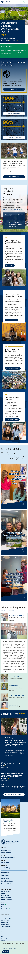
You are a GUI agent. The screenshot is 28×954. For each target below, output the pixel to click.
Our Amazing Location (12, 368)
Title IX (2, 934)
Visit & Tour (5, 40)
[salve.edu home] (5, 2)
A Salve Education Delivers (14, 137)
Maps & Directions (6, 852)
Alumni (3, 893)
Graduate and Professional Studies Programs (14, 224)
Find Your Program (14, 113)
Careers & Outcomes (12, 419)
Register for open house (9, 56)
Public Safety (4, 922)
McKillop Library (5, 918)
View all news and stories (14, 794)
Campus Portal (5, 908)
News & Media (5, 920)
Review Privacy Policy (10, 948)
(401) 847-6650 (5, 862)
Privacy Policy (4, 936)
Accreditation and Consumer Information (10, 933)
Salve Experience (7, 881)
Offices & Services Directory (8, 857)
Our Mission (9, 265)
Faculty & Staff (5, 895)
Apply (15, 40)
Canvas (3, 904)
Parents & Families (6, 897)
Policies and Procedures (6, 938)
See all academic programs (11, 209)
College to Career (11, 320)
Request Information (8, 38)
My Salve (3, 906)
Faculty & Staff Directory (7, 916)
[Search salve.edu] (24, 2)
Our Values (14, 89)
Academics (5, 878)
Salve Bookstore (5, 926)
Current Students (5, 891)
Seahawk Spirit (14, 176)
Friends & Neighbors (6, 899)
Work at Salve (5, 924)
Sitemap (3, 940)
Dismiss (5, 951)
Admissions (5, 875)
